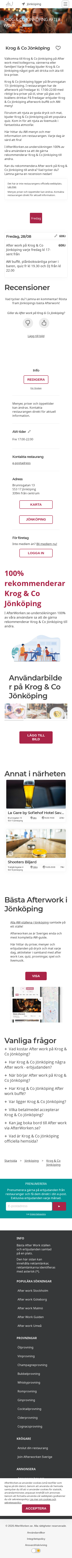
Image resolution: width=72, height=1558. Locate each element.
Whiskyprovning (29, 1382)
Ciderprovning (28, 1418)
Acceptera (36, 1508)
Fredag (36, 218)
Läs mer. (12, 187)
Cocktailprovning (29, 1409)
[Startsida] (9, 4)
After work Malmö (30, 1308)
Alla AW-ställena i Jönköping (29, 922)
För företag (36, 388)
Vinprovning (26, 1356)
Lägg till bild (36, 336)
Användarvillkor (36, 1532)
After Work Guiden (31, 1317)
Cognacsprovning (30, 1426)
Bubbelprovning (29, 1374)
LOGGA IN (36, 553)
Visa (36, 976)
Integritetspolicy (38, 1214)
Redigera (36, 379)
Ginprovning (26, 1400)
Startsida (10, 1161)
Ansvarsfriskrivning (36, 1545)
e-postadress (21, 463)
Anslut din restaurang (33, 1448)
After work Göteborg (32, 1299)
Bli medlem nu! (46, 544)
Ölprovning (25, 1347)
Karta (36, 504)
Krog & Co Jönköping (53, 1163)
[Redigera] (55, 236)
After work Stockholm (33, 1291)
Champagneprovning (32, 1365)
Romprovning (27, 1391)
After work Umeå (30, 1326)
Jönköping (36, 519)
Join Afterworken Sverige (35, 1457)
